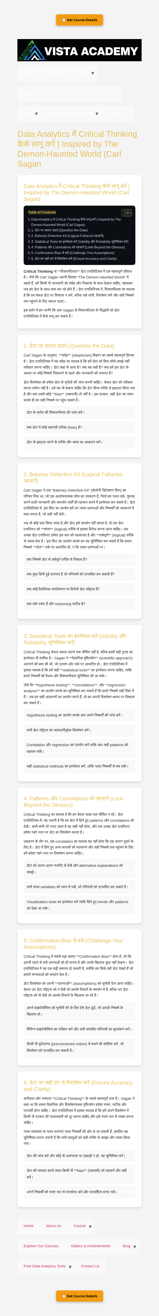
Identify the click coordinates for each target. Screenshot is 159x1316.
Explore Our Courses (42, 93)
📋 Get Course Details (79, 20)
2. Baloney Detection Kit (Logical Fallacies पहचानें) (67, 236)
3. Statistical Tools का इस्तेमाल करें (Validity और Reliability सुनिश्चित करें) (79, 241)
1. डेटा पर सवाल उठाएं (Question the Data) (59, 230)
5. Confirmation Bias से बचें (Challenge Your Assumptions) (72, 253)
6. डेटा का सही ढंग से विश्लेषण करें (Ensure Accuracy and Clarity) (74, 258)
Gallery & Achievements (94, 93)
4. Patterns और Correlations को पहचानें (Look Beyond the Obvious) (78, 247)
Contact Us (117, 114)
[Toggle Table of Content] (126, 213)
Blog (28, 114)
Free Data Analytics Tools (69, 114)
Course (81, 73)
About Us (54, 73)
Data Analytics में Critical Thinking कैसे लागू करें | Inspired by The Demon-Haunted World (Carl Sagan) (76, 222)
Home (29, 73)
